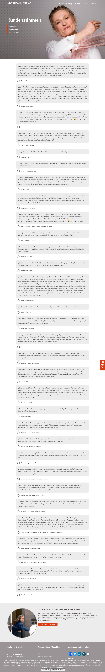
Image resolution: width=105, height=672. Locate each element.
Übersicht (40, 653)
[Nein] (103, 665)
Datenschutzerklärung (58, 669)
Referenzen (12, 26)
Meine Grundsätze (14, 32)
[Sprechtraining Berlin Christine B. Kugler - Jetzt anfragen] (102, 365)
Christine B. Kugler (19, 3)
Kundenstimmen (13, 29)
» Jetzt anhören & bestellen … (48, 624)
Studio (86, 4)
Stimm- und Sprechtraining (45, 656)
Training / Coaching (65, 4)
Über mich (78, 4)
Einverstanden (46, 669)
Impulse (93, 4)
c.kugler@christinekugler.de (18, 656)
